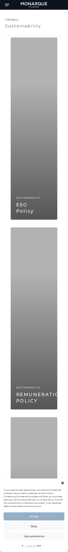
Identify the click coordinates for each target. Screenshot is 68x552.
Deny (34, 526)
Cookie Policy (32, 545)
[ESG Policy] (34, 128)
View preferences (34, 536)
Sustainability (28, 197)
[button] (62, 483)
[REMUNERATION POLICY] (34, 318)
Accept (34, 516)
